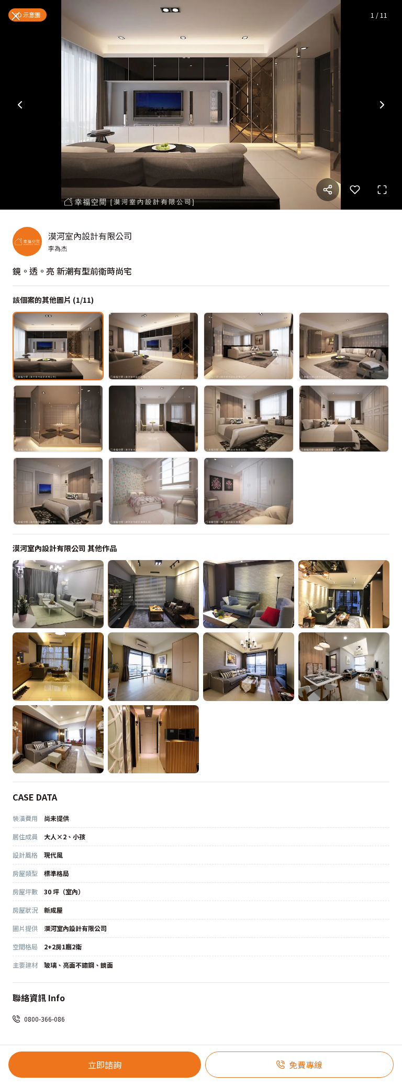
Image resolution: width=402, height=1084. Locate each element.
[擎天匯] (58, 594)
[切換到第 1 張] (58, 346)
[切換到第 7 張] (248, 419)
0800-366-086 (44, 1018)
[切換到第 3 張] (248, 346)
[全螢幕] (382, 189)
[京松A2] (343, 666)
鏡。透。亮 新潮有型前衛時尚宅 (72, 271)
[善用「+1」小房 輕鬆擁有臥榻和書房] (58, 739)
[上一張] (19, 104)
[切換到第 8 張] (343, 419)
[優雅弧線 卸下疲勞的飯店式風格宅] (153, 739)
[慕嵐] (153, 594)
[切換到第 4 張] (343, 346)
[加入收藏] (354, 189)
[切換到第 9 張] (58, 491)
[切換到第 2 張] (153, 346)
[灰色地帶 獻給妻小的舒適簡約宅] (248, 666)
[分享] (327, 189)
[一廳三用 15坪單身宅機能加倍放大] (153, 666)
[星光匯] (58, 666)
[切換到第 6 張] (153, 419)
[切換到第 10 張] (153, 491)
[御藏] (248, 594)
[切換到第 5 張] (58, 419)
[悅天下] (343, 594)
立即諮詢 (104, 1064)
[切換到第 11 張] (248, 491)
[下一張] (382, 104)
